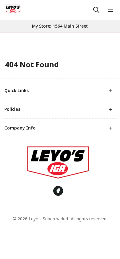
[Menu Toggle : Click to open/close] (110, 10)
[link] (13, 9)
